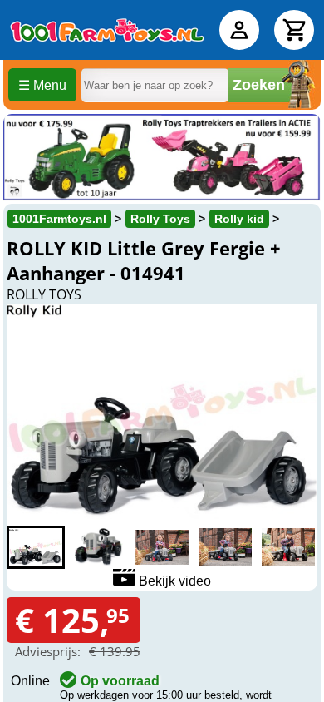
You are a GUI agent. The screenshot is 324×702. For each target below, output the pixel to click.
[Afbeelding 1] (36, 547)
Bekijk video (172, 581)
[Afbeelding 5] (288, 547)
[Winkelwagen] (294, 30)
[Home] (107, 30)
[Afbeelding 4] (225, 547)
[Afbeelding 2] (99, 547)
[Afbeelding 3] (162, 547)
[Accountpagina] (239, 30)
